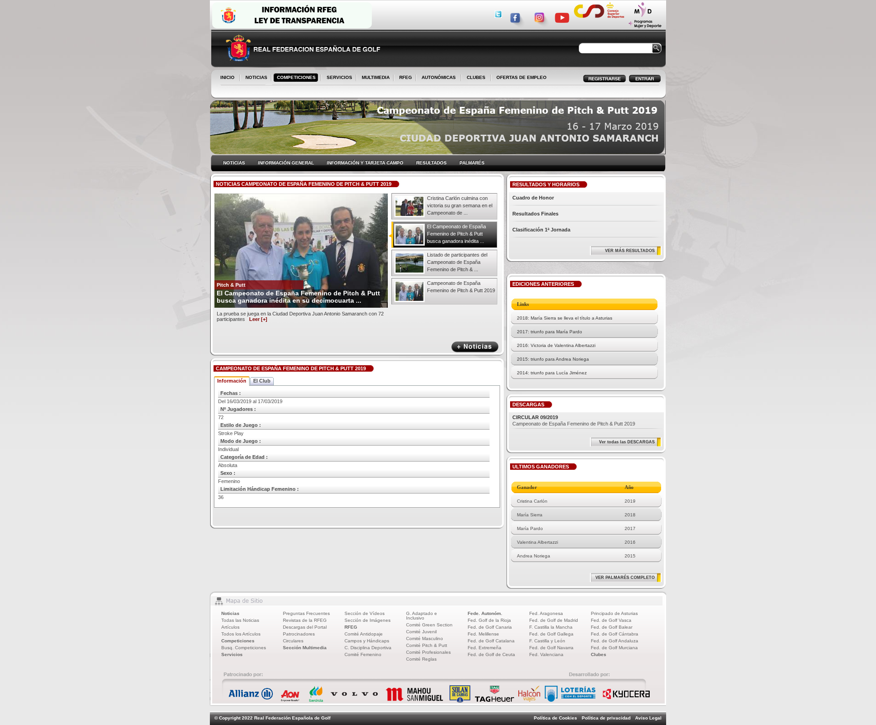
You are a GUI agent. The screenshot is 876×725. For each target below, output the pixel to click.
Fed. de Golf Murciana (614, 647)
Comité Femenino (362, 654)
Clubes (598, 654)
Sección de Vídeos (364, 613)
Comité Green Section (429, 624)
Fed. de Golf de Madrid (553, 620)
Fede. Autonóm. (485, 613)
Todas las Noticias (240, 620)
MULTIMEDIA (374, 78)
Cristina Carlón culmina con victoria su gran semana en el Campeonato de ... (459, 205)
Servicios (232, 654)
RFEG (404, 78)
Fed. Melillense (483, 633)
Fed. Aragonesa (546, 613)
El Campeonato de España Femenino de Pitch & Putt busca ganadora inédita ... (456, 234)
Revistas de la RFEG (305, 620)
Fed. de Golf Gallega (551, 633)
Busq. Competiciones (243, 647)
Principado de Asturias (614, 613)
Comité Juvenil (421, 631)
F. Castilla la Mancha (551, 627)
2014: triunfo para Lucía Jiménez (552, 372)
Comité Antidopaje (363, 633)
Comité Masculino (424, 638)
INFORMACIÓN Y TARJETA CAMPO (365, 162)
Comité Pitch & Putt (426, 645)
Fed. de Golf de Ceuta (491, 654)
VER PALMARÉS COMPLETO (625, 577)
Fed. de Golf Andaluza (614, 640)
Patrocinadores (299, 633)
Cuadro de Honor (533, 197)
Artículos (230, 627)
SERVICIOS (337, 78)
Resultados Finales (535, 213)
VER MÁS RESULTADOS (630, 250)
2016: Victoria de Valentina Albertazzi (556, 345)
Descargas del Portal (305, 627)
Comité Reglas (421, 659)
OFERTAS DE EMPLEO (521, 77)
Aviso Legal (648, 717)
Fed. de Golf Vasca (611, 620)
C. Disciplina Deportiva (367, 647)
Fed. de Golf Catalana (491, 640)
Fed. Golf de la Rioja (489, 620)
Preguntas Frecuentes (306, 613)
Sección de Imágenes (367, 620)
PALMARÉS (472, 162)
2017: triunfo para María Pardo (549, 331)
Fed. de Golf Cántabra (614, 633)
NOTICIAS (254, 78)
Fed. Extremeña (484, 647)
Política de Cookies (555, 717)
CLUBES (476, 77)
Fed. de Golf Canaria (490, 627)
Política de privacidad (606, 717)
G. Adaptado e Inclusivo (421, 615)
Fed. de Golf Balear (611, 627)
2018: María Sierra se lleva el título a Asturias (564, 317)
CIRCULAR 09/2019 (535, 417)
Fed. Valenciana (546, 654)
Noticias (230, 613)
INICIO (227, 77)
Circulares (293, 640)
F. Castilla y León (547, 640)
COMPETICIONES (296, 77)
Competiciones (238, 640)
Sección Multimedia (305, 647)
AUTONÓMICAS (439, 77)
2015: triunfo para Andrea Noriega (553, 359)
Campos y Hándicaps (366, 640)
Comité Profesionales (428, 652)
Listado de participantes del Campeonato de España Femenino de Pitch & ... (457, 262)
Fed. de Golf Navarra (551, 647)
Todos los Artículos (241, 633)
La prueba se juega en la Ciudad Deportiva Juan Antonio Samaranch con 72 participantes (300, 316)
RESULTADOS (431, 162)
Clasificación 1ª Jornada (541, 229)
